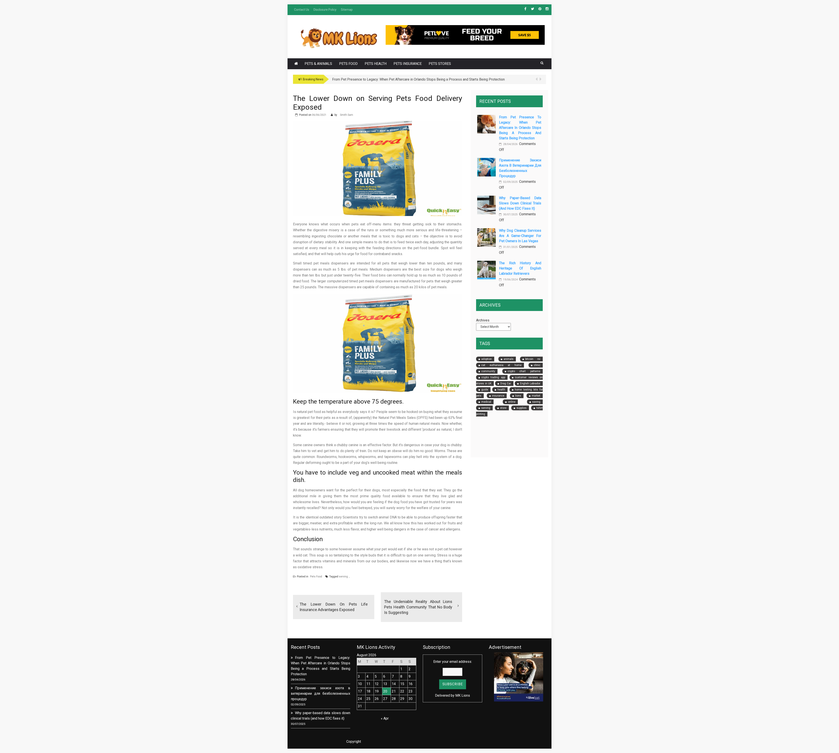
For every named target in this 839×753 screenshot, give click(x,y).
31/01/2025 (510, 247)
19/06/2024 (510, 279)
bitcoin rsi (532, 359)
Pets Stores (440, 64)
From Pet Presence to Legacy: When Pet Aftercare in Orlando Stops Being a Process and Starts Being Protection (520, 127)
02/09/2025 (510, 181)
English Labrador (530, 383)
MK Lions (462, 695)
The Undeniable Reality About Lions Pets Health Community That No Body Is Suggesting (418, 607)
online (511, 401)
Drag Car (505, 383)
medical (486, 401)
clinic (537, 365)
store (503, 407)
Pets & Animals (318, 64)
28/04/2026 (510, 144)
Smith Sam (346, 114)
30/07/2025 (510, 214)
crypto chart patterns (524, 371)
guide (484, 389)
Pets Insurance (407, 64)
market (536, 395)
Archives (482, 320)
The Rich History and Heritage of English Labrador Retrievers (520, 268)
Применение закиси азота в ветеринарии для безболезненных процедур (320, 693)
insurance (498, 395)
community (488, 371)
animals (508, 359)
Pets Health (376, 64)
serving (343, 576)
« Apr (385, 718)
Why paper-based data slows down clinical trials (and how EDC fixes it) (520, 203)
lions (518, 395)
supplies (522, 407)
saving (536, 401)
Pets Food (348, 64)
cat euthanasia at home (501, 365)
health (501, 389)
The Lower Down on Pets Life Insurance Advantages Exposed (334, 607)
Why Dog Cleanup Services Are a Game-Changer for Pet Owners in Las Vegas (520, 235)
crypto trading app (493, 377)
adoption (486, 359)
